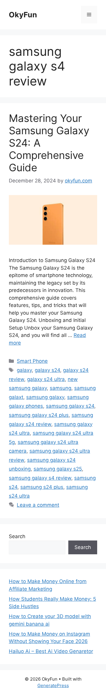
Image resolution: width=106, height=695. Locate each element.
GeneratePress (53, 685)
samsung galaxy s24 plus (39, 415)
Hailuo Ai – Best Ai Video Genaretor (51, 651)
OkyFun (23, 14)
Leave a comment (38, 505)
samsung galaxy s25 (58, 469)
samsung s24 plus (41, 487)
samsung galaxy (45, 397)
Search (17, 536)
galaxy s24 (47, 370)
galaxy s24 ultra (46, 379)
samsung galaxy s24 (70, 406)
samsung (60, 388)
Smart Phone (32, 361)
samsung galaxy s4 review (40, 478)
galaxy (24, 370)
